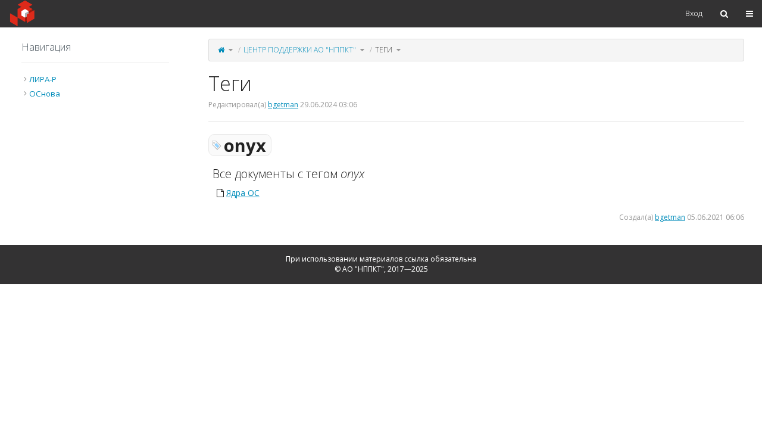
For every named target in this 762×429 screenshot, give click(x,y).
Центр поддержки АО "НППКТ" (299, 50)
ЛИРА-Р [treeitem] (43, 79)
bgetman (283, 105)
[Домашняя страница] (221, 50)
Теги (383, 50)
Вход (693, 13)
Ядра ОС (243, 192)
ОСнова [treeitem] (44, 93)
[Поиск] (724, 13)
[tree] (95, 86)
